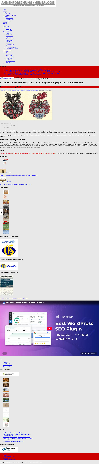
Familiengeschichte (7, 50)
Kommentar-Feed (7, 365)
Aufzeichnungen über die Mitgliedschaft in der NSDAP (16, 437)
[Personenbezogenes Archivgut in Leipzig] (6, 213)
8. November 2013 (4, 90)
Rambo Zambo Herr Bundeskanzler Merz (13, 441)
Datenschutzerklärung (8, 456)
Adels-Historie (6, 26)
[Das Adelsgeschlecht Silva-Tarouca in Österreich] (6, 397)
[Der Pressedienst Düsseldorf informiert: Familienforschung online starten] (6, 218)
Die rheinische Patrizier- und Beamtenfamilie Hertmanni (16, 434)
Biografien (5, 27)
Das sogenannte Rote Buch (9, 435)
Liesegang (5, 22)
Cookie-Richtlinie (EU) (9, 459)
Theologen (8, 29)
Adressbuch (8, 33)
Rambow (5, 16)
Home (4, 9)
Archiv (4, 11)
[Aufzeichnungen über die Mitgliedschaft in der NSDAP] (6, 208)
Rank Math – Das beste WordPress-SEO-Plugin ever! (14, 298)
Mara (11, 90)
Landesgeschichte (10, 56)
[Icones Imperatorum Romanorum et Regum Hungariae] (6, 406)
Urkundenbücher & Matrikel (12, 48)
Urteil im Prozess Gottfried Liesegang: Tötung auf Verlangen (18, 438)
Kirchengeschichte (10, 55)
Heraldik (5, 63)
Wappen (8, 20)
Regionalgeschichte (10, 61)
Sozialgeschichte (9, 62)
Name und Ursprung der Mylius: (9, 125)
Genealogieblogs (7, 13)
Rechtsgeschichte (10, 59)
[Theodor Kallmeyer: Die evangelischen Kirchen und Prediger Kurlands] (6, 411)
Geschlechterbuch (10, 38)
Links (4, 12)
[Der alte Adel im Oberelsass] (6, 416)
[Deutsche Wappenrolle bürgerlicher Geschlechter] (6, 382)
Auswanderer (9, 34)
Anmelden (5, 362)
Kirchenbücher (9, 43)
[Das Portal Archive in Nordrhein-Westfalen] (6, 194)
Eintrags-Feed (6, 363)
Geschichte (5, 52)
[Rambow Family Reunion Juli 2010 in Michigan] (6, 402)
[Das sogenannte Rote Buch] (6, 203)
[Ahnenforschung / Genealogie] (28, 7)
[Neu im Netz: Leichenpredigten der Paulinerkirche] (6, 223)
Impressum (5, 455)
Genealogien (5, 51)
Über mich (5, 458)
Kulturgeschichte (9, 54)
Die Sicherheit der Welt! (9, 439)
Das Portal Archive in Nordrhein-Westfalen (13, 432)
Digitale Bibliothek (7, 31)
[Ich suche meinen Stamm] (6, 387)
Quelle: (7, 127)
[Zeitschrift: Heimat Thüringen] (6, 228)
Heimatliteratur (9, 40)
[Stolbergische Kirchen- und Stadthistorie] (6, 426)
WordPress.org (6, 366)
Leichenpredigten (10, 44)
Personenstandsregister (11, 47)
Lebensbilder (9, 30)
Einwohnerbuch (9, 36)
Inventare (8, 41)
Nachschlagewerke (10, 45)
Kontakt (5, 23)
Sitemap (5, 453)
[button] (1, 212)
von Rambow (9, 18)
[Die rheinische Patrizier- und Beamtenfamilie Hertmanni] (5, 198)
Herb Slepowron (10, 19)
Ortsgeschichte (9, 58)
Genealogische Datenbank (9, 15)
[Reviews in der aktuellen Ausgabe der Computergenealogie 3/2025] (6, 233)
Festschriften (9, 37)
